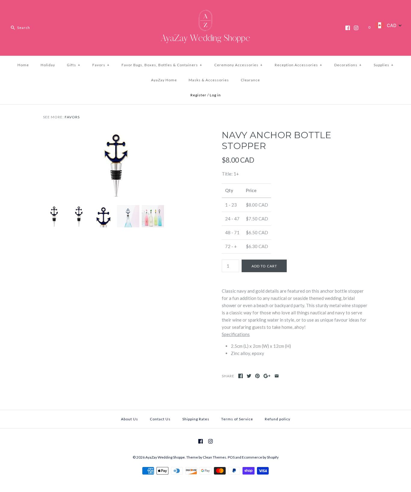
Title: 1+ (230, 173)
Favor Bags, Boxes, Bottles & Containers (162, 65)
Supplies (384, 65)
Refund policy (277, 419)
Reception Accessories (298, 65)
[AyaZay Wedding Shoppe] (205, 9)
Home (23, 65)
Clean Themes (214, 457)
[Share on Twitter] (249, 376)
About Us (129, 419)
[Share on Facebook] (240, 376)
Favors (101, 65)
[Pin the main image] (257, 376)
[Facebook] (347, 28)
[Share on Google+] (267, 376)
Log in (215, 95)
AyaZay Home (164, 80)
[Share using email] (276, 376)
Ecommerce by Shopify (260, 457)
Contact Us (160, 419)
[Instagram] (356, 28)
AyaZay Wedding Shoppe (165, 457)
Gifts (73, 65)
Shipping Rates (195, 419)
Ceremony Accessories (238, 65)
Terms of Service (237, 419)
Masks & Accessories (209, 80)
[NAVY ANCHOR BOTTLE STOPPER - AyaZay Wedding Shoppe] (116, 133)
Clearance (250, 80)
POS (231, 457)
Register (198, 95)
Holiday (48, 65)
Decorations (348, 65)
